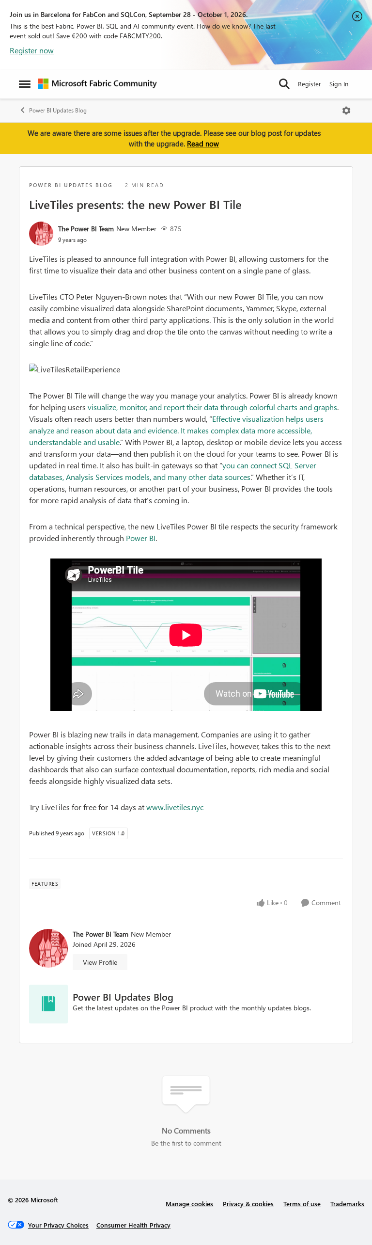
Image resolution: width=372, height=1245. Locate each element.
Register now (32, 50)
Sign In (338, 84)
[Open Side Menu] (24, 84)
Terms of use (302, 1203)
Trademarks (347, 1203)
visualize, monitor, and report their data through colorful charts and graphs (212, 407)
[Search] (284, 84)
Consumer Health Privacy (133, 1225)
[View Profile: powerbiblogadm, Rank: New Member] (41, 234)
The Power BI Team (86, 228)
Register (309, 84)
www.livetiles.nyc (174, 807)
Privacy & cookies (248, 1203)
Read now (203, 143)
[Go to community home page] (97, 84)
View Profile (100, 962)
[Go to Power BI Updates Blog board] (48, 1004)
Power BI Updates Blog (58, 110)
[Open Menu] (346, 110)
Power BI (140, 538)
